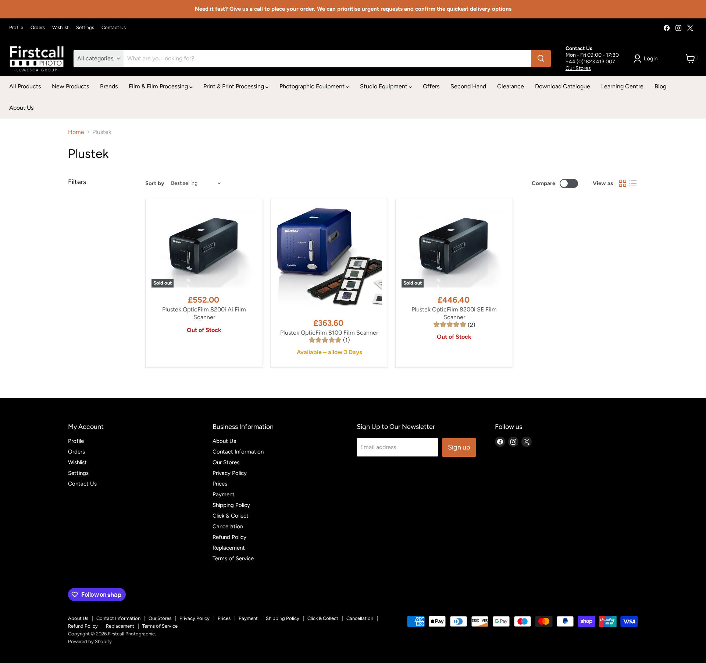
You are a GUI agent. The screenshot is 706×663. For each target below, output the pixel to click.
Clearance (510, 86)
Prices (220, 483)
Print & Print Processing (234, 86)
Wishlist (60, 27)
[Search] (541, 58)
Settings (85, 27)
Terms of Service (233, 558)
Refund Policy (229, 537)
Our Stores (578, 68)
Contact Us (113, 27)
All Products (25, 86)
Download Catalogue (562, 86)
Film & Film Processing (159, 86)
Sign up (459, 447)
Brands (109, 86)
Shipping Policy (231, 505)
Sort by (154, 183)
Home (76, 132)
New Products (70, 86)
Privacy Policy (230, 473)
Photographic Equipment (312, 86)
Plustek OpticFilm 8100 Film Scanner (329, 332)
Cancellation (228, 526)
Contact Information (238, 451)
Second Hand (468, 86)
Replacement (229, 547)
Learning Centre (622, 86)
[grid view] (622, 183)
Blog (660, 86)
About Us (21, 107)
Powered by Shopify (90, 641)
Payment (224, 494)
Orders (38, 27)
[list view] (633, 183)
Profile (16, 27)
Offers (431, 86)
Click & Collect (231, 515)
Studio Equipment (384, 86)
